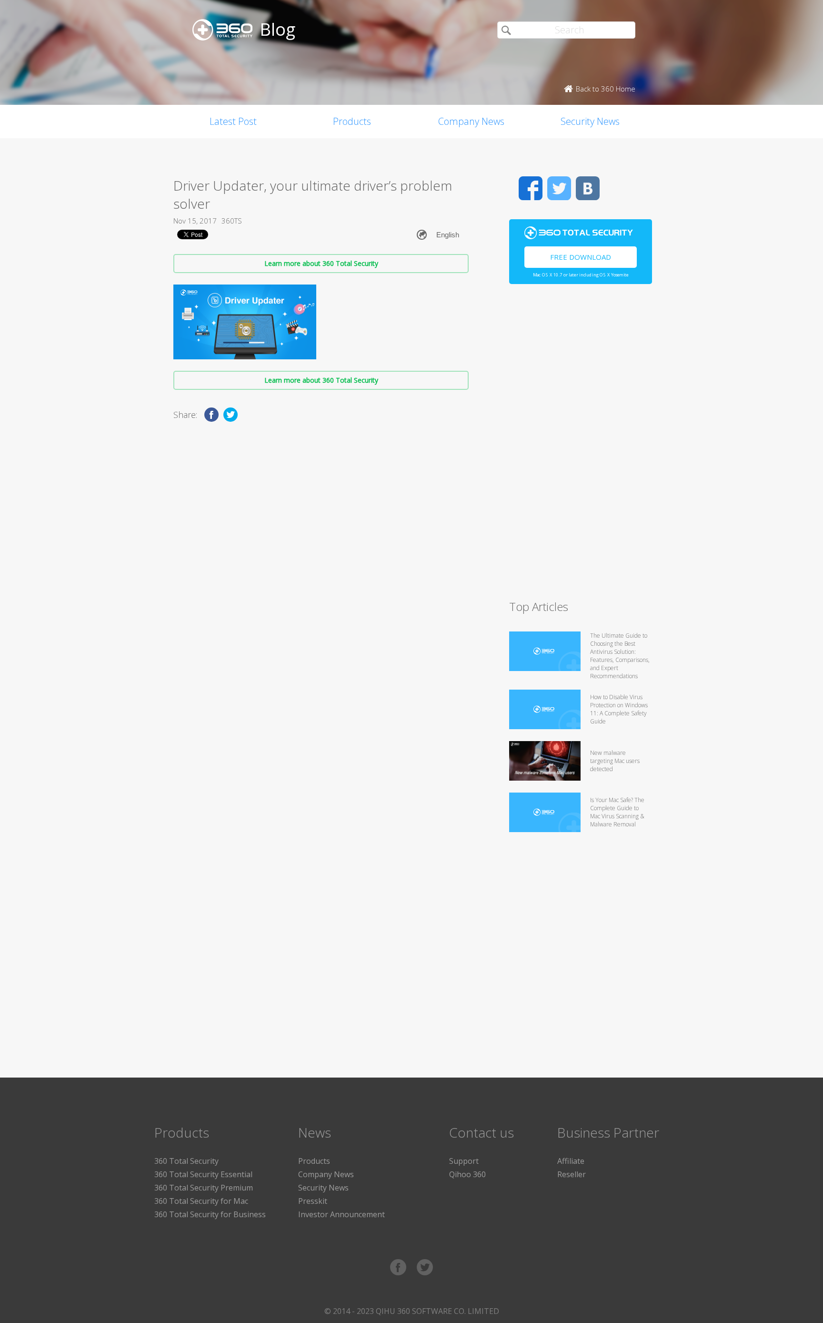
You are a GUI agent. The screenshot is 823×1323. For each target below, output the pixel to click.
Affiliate (570, 1161)
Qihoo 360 (467, 1174)
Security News (590, 121)
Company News (471, 121)
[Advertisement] (580, 446)
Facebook (530, 188)
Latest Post (233, 121)
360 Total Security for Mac (201, 1201)
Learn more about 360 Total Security (321, 263)
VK (588, 188)
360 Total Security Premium (203, 1187)
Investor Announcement (341, 1214)
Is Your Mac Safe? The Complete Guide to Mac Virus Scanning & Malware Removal (617, 812)
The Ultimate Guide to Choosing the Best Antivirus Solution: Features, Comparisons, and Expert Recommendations (620, 655)
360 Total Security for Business (210, 1214)
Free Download (580, 257)
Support (464, 1161)
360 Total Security (186, 1161)
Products (352, 121)
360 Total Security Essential (203, 1174)
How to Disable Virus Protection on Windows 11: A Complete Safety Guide (619, 709)
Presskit (312, 1201)
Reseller (571, 1174)
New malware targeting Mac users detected (615, 761)
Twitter (559, 188)
